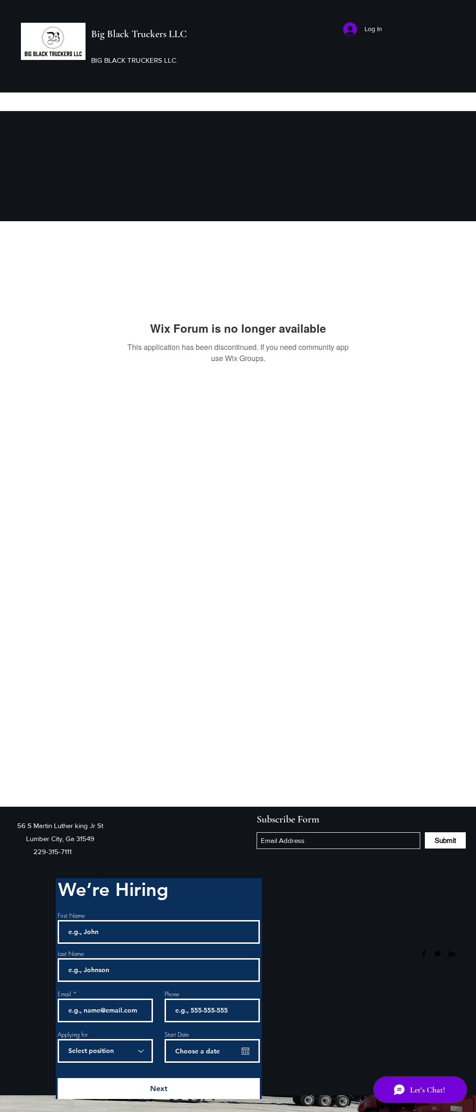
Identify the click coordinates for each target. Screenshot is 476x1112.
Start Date (177, 1035)
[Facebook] (424, 953)
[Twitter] (438, 953)
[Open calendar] (245, 1051)
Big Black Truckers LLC (139, 34)
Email (64, 994)
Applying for (73, 1035)
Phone (172, 994)
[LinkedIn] (451, 953)
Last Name (71, 954)
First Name (71, 916)
